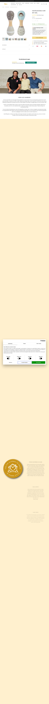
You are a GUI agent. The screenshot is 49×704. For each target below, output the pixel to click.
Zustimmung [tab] (10, 343)
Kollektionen (13, 3)
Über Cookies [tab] (39, 343)
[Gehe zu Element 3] (9, 39)
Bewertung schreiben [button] (31, 62)
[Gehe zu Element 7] (22, 39)
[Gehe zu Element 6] (19, 39)
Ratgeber (38, 3)
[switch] (19, 358)
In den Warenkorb (39, 37)
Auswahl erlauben (24, 362)
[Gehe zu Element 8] (25, 39)
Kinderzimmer (27, 3)
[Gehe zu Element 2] (6, 39)
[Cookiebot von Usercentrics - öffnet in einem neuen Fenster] (41, 341)
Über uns (20, 4)
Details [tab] (24, 343)
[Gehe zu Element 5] (16, 39)
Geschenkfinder (13, 4)
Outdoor (31, 3)
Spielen (23, 3)
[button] (34, 15)
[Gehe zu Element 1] (3, 39)
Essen (35, 3)
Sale (17, 4)
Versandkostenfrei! (39, 18)
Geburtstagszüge (18, 3)
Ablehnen (10, 362)
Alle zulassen (38, 362)
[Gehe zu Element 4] (12, 39)
